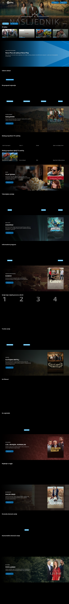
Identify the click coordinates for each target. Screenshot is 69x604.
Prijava (55, 2)
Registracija (63, 2)
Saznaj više (8, 123)
